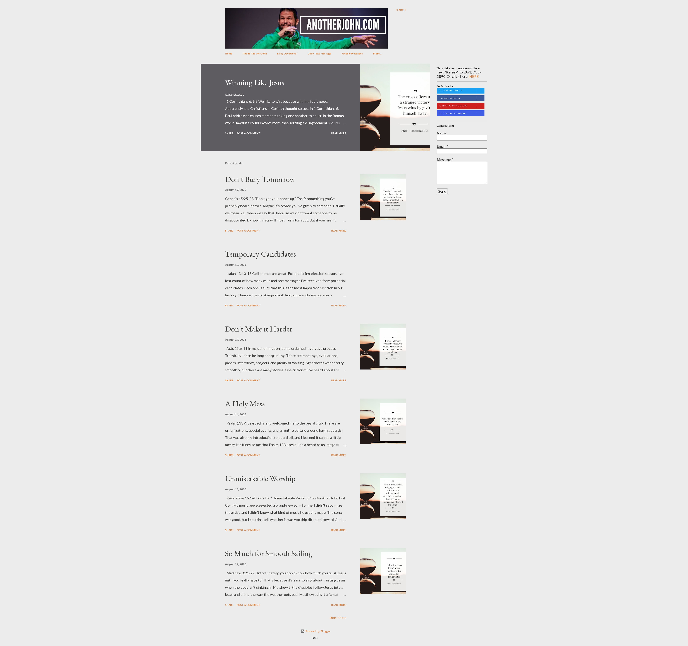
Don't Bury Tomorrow (260, 179)
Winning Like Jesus (254, 82)
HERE (474, 76)
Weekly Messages (352, 53)
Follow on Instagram (452, 113)
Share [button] (229, 133)
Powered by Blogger (317, 631)
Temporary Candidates (260, 254)
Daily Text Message (319, 53)
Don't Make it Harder (258, 329)
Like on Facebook (450, 98)
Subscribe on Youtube (453, 106)
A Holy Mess (245, 404)
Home (228, 53)
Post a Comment (248, 133)
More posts (338, 617)
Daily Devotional (287, 53)
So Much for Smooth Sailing (268, 553)
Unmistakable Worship (260, 478)
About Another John (255, 53)
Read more (338, 133)
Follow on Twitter (451, 91)
